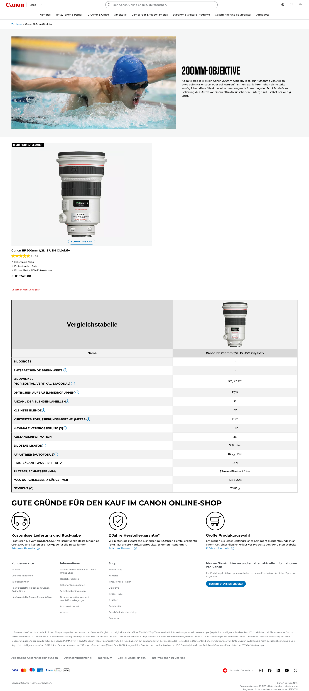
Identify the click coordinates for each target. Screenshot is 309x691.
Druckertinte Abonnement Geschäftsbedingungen (74, 599)
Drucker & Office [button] (98, 14)
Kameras (113, 575)
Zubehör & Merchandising (122, 612)
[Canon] (15, 5)
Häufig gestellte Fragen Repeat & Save (31, 597)
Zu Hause (16, 24)
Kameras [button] (45, 14)
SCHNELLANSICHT (81, 241)
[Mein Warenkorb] (300, 5)
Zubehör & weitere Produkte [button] (191, 14)
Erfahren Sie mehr (23, 548)
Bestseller (114, 618)
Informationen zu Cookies (168, 657)
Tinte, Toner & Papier (120, 581)
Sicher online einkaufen (72, 585)
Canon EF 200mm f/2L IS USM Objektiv (40, 250)
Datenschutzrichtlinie (78, 657)
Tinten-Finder (116, 594)
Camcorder (115, 606)
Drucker (113, 600)
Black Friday (115, 569)
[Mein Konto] (283, 5)
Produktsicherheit (70, 606)
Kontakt (15, 569)
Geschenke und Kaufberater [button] (233, 14)
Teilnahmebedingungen (73, 591)
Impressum (104, 657)
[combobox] (161, 4)
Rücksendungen (20, 581)
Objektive (114, 587)
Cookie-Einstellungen (132, 657)
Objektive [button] (120, 14)
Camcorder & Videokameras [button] (150, 14)
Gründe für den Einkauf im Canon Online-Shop (78, 571)
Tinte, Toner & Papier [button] (69, 14)
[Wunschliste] (291, 5)
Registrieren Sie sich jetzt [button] (226, 584)
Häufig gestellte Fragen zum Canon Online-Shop (30, 589)
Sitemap (64, 612)
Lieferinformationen (22, 575)
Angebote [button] (262, 14)
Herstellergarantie (69, 579)
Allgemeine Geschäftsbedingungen (34, 657)
